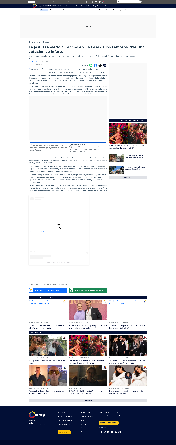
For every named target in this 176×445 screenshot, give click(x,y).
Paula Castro (36, 62)
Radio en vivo (85, 428)
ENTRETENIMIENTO (49, 6)
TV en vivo (84, 432)
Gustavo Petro (129, 10)
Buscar (143, 2)
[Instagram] (92, 2)
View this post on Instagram (39, 231)
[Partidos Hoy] (100, 2)
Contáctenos (64, 432)
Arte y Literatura (97, 6)
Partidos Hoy (51, 2)
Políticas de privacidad (65, 420)
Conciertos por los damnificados (93, 10)
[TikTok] (103, 2)
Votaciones (63, 284)
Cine (82, 6)
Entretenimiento (35, 42)
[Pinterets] (119, 431)
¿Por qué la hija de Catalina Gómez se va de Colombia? (134, 157)
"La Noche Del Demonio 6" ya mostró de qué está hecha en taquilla (86, 392)
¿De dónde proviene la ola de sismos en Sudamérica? (135, 168)
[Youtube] (96, 2)
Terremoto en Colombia (74, 10)
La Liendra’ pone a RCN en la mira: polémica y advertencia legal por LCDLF (48, 326)
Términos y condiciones (65, 416)
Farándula (61, 6)
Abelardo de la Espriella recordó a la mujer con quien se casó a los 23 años (127, 361)
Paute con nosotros (64, 424)
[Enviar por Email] (104, 65)
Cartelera (70, 2)
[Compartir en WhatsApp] (90, 65)
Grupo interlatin (63, 428)
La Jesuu (37, 284)
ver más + (128, 178)
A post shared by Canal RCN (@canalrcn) (59, 262)
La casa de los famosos (49, 284)
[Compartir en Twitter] (100, 65)
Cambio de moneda (87, 416)
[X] (89, 2)
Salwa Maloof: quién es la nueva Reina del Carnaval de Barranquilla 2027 (126, 146)
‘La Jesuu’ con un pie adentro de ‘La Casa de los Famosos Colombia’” (127, 326)
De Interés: (44, 10)
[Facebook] (86, 2)
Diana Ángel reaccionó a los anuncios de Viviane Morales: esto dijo (126, 392)
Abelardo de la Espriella (57, 10)
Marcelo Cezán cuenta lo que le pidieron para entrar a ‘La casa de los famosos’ (88, 326)
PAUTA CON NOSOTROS (108, 423)
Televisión (69, 6)
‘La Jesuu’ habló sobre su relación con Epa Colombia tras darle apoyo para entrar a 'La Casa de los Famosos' (85, 149)
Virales (88, 6)
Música (77, 6)
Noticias (31, 2)
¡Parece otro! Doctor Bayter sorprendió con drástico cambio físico (46, 392)
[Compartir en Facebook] (95, 65)
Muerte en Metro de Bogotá (114, 10)
